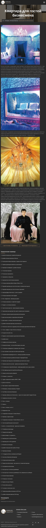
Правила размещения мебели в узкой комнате (12, 264)
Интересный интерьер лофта (8, 460)
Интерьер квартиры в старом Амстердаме (11, 301)
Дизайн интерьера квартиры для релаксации (11, 323)
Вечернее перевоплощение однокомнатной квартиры (13, 314)
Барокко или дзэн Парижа (7, 481)
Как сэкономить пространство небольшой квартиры (13, 351)
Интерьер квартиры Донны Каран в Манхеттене (12, 283)
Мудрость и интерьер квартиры (9, 304)
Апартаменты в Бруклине (7, 276)
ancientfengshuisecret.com (37, 516)
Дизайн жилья (5, 339)
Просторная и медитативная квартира (10, 385)
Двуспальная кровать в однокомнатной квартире (12, 317)
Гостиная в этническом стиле (8, 488)
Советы (19, 514)
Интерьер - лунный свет (7, 376)
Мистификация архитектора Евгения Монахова (12, 370)
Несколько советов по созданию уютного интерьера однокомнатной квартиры (18, 326)
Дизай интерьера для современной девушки (11, 255)
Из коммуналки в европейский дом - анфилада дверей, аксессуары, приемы (18, 367)
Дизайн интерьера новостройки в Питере (11, 447)
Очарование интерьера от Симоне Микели (11, 413)
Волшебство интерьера (7, 444)
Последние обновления (22, 512)
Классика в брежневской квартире (9, 457)
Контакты (19, 516)
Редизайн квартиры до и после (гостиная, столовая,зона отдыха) (16, 286)
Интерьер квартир (14, 20)
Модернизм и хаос (6, 410)
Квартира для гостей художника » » (30, 245)
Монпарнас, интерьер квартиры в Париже (11, 388)
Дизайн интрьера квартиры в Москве (10, 258)
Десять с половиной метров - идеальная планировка (13, 426)
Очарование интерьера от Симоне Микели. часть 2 (13, 419)
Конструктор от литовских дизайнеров (10, 469)
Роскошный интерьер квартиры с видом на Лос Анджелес (14, 261)
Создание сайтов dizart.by (37, 514)
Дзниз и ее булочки (6, 382)
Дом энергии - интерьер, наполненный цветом (12, 320)
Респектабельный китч (7, 485)
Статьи (33, 512)
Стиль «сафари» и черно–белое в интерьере (11, 329)
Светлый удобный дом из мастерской (10, 422)
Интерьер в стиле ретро (7, 478)
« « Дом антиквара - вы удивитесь (10, 245)
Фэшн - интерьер (6, 401)
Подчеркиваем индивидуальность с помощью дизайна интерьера (16, 354)
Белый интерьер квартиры (8, 475)
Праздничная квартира (7, 432)
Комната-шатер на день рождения (9, 373)
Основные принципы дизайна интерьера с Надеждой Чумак (15, 357)
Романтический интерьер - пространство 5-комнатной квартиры (15, 463)
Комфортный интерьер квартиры (9, 342)
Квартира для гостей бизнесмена (9, 438)
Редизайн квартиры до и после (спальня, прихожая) (13, 289)
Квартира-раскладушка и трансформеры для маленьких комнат (16, 360)
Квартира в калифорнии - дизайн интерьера (11, 267)
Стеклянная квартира (7, 270)
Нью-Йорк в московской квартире (9, 391)
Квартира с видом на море (7, 416)
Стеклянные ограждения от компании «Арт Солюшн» (13, 348)
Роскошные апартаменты (7, 273)
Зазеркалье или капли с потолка (9, 398)
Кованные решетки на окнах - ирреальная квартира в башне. (15, 363)
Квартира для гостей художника (9, 441)
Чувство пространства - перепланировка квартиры (13, 308)
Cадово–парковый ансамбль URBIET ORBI (11, 379)
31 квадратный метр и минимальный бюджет (11, 453)
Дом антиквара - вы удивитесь (8, 435)
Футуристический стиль (7, 332)
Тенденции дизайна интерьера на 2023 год (11, 491)
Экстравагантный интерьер (8, 466)
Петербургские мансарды (7, 429)
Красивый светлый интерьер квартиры (10, 280)
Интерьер (7, 20)
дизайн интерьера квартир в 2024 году (10, 494)
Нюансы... (4, 404)
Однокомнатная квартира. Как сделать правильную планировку (15, 311)
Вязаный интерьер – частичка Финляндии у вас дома (13, 345)
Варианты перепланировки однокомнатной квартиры (13, 335)
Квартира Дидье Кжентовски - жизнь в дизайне (12, 292)
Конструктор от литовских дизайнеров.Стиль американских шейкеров (17, 472)
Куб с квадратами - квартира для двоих (10, 298)
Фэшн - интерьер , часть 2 (7, 407)
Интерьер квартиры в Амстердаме (9, 295)
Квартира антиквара (6, 450)
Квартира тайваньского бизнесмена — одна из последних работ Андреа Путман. (19, 394)
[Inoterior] (6, 2)
